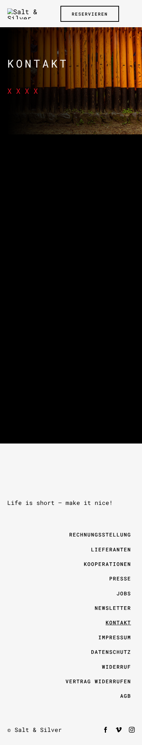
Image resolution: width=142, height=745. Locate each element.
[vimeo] (119, 730)
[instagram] (132, 730)
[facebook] (106, 730)
